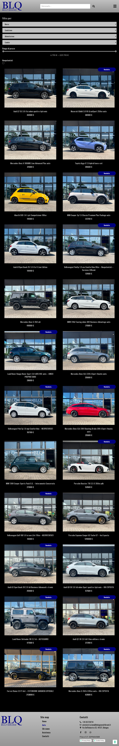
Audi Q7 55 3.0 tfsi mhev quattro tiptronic (30, 111)
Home (44, 721)
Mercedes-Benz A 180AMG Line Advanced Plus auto (30, 163)
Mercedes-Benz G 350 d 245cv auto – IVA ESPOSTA (89, 691)
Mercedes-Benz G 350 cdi (30, 321)
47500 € (30, 642)
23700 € (88, 218)
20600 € (88, 166)
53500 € (88, 487)
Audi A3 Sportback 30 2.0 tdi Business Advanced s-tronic (30, 587)
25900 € (88, 377)
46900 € (30, 114)
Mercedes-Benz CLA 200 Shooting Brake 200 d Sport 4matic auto (89, 430)
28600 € (30, 380)
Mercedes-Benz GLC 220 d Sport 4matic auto (89, 373)
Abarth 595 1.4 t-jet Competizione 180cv (30, 215)
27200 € (88, 642)
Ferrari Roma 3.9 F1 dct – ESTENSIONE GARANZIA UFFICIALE (30, 691)
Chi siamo (46, 728)
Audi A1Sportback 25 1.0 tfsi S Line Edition (30, 267)
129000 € (89, 538)
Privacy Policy (86, 740)
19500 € (30, 218)
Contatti (45, 736)
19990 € (30, 270)
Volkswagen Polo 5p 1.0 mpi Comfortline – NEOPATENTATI (30, 428)
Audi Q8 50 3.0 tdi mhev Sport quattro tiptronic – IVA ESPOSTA (89, 587)
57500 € (88, 590)
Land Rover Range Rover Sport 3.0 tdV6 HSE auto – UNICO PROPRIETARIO (30, 375)
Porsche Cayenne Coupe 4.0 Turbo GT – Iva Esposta (88, 535)
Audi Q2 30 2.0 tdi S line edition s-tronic (89, 639)
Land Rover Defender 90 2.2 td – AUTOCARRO (30, 639)
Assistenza (46, 732)
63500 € (88, 694)
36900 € (88, 114)
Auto (44, 725)
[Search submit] (93, 6)
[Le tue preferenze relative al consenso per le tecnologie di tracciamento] (115, 742)
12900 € (88, 273)
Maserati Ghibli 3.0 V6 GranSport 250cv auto (89, 111)
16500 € (30, 538)
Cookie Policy (100, 740)
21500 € (88, 325)
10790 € (30, 432)
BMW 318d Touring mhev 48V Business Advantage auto (88, 321)
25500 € (88, 435)
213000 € (30, 694)
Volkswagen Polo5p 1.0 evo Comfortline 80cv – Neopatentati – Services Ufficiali (88, 268)
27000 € (30, 487)
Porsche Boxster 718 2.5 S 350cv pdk (89, 483)
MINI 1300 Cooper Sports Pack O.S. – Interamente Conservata (30, 483)
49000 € (30, 325)
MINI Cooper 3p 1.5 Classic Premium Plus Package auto (88, 215)
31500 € (30, 166)
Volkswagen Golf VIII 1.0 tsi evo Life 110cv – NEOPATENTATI (30, 535)
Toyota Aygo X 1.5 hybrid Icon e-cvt (88, 163)
